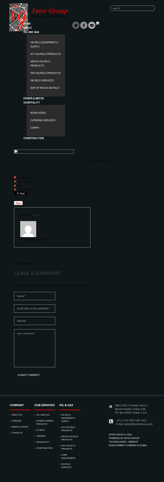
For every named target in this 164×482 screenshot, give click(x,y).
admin (19, 185)
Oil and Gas (31, 32)
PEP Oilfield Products (45, 73)
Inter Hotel (38, 113)
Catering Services (42, 120)
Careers (16, 421)
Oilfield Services (42, 80)
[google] (101, 23)
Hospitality (31, 102)
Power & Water (33, 98)
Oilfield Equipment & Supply (68, 418)
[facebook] (83, 25)
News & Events (20, 427)
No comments (24, 189)
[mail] (91, 25)
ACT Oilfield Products (45, 54)
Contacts (17, 433)
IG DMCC (40, 430)
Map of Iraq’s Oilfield (44, 88)
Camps (34, 127)
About (27, 28)
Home (27, 23)
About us (17, 415)
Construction (33, 138)
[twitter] (75, 25)
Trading (40, 436)
